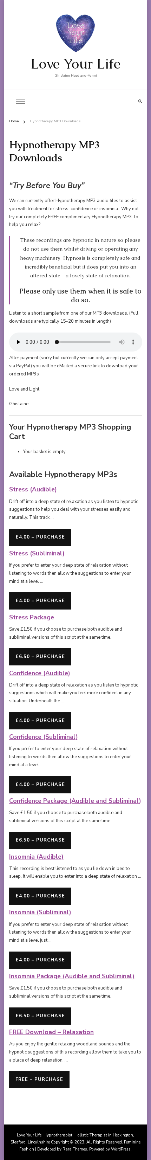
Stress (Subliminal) (37, 553)
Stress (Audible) (33, 489)
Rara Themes (75, 1149)
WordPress (121, 1149)
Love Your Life (75, 63)
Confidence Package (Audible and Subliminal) (75, 801)
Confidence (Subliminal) (43, 737)
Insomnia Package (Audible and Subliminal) (71, 976)
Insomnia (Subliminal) (40, 912)
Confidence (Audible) (39, 673)
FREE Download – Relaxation (51, 1032)
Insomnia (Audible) (36, 856)
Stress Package (31, 617)
